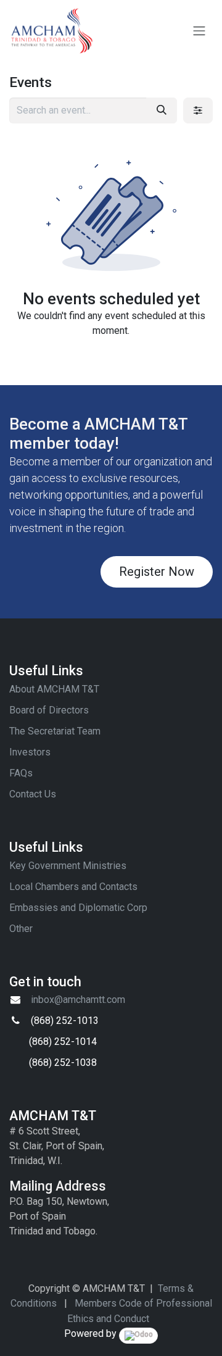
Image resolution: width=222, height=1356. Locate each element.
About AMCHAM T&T (54, 689)
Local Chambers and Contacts (73, 886)
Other (21, 928)
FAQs (21, 773)
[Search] (161, 110)
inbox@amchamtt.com (78, 999)
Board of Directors (49, 710)
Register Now (156, 571)
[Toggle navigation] (199, 31)
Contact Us (32, 794)
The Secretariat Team (55, 731)
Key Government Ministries (67, 865)
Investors (30, 752)
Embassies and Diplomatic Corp (78, 907)
